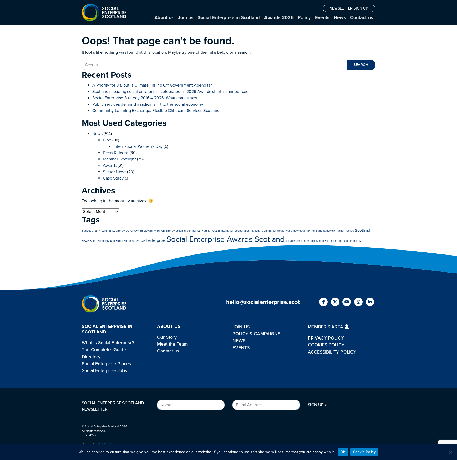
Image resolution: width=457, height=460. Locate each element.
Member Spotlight (119, 159)
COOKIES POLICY (326, 345)
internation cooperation (235, 231)
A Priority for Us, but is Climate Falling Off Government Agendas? (152, 85)
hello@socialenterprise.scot (263, 302)
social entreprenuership (300, 241)
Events (322, 17)
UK (359, 241)
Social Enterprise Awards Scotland (226, 239)
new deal (299, 231)
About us (164, 17)
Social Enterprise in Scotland (229, 17)
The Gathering (348, 241)
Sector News (114, 172)
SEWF (85, 241)
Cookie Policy (364, 452)
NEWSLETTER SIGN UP (349, 8)
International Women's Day (138, 146)
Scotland (362, 230)
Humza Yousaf (211, 231)
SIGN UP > (317, 405)
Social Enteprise (125, 241)
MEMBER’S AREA (326, 327)
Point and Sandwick (323, 231)
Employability (148, 231)
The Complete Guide (104, 349)
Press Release (116, 152)
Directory (91, 357)
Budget (86, 231)
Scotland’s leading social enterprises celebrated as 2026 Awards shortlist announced (170, 91)
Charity (96, 231)
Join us (185, 17)
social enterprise (151, 240)
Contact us (361, 17)
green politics (192, 231)
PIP (308, 231)
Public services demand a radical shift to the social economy (147, 104)
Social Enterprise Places (106, 364)
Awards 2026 (279, 17)
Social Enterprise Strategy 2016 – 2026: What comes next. (145, 98)
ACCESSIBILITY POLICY (332, 352)
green (179, 231)
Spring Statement (326, 241)
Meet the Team (172, 344)
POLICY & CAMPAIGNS (256, 334)
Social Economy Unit (102, 241)
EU (158, 231)
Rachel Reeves (345, 231)
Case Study (113, 178)
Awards (110, 165)
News (340, 17)
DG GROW (132, 231)
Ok (342, 452)
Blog (107, 140)
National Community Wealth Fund (271, 231)
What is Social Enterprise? (108, 343)
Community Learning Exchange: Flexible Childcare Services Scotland (156, 110)
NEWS (238, 340)
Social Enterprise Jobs (104, 370)
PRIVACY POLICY (326, 338)
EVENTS (241, 348)
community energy (113, 231)
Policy (304, 17)
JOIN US (241, 327)
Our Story (167, 337)
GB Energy (168, 231)
